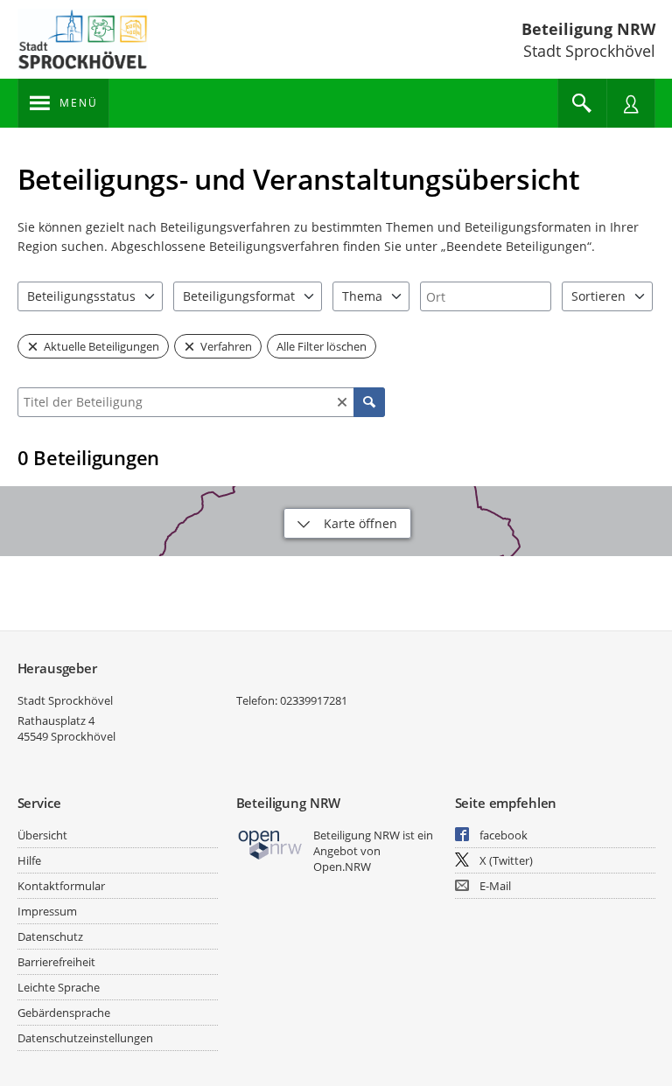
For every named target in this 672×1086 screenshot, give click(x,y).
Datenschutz (50, 936)
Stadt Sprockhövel (65, 700)
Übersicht (42, 835)
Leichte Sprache (59, 987)
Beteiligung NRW (588, 28)
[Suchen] (369, 402)
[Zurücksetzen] (342, 402)
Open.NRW (342, 866)
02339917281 (313, 700)
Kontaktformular (61, 886)
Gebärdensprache (64, 1012)
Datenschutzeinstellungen (85, 1038)
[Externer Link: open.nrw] (270, 843)
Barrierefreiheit (56, 962)
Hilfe (29, 860)
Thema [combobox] (362, 296)
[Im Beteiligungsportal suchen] (581, 103)
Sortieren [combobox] (598, 296)
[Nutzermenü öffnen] (630, 103)
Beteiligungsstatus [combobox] (81, 296)
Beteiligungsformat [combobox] (239, 296)
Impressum (47, 911)
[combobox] (485, 296)
